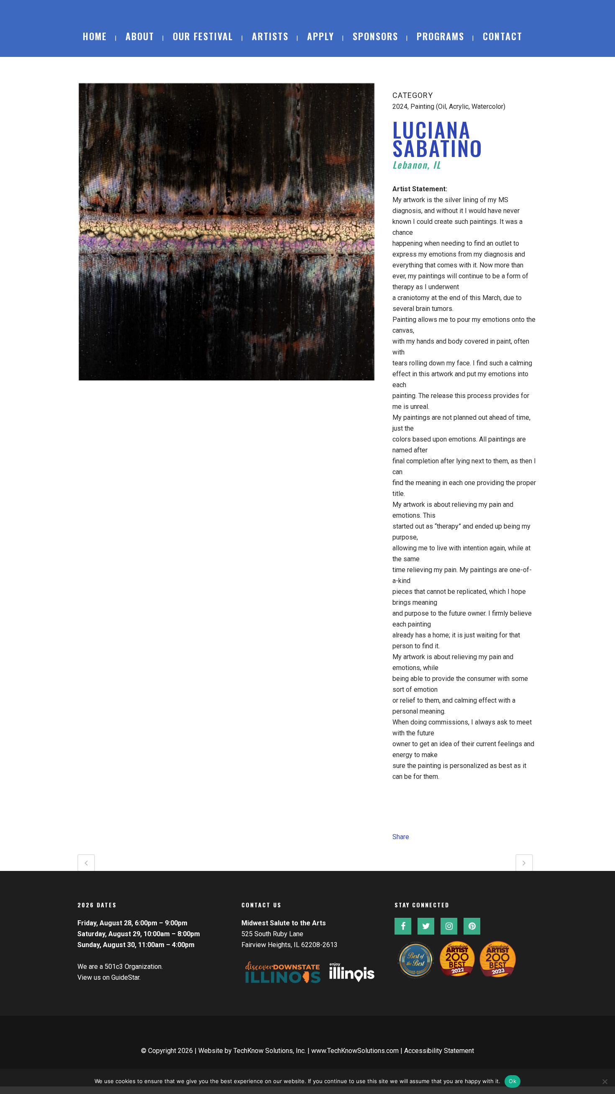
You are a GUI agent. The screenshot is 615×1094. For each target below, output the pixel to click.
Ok (512, 1081)
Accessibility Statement (439, 1051)
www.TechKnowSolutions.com (355, 1051)
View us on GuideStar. (109, 977)
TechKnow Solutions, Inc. (269, 1051)
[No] (604, 1081)
